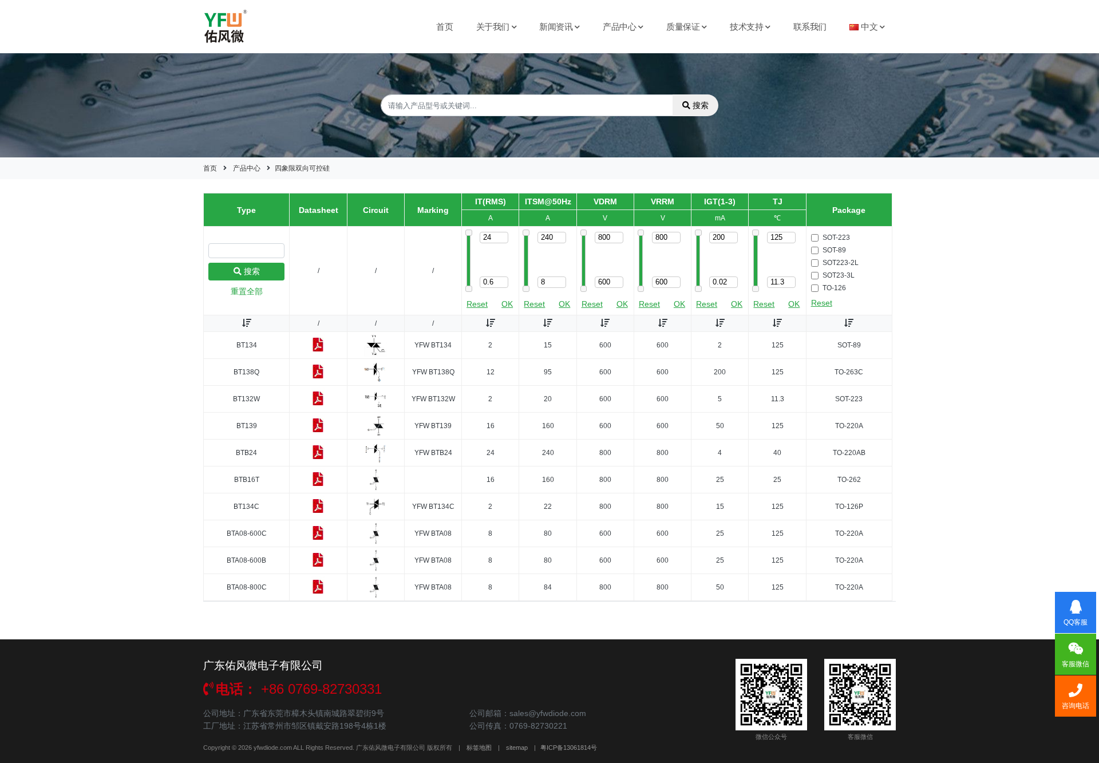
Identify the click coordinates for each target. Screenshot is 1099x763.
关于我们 (492, 26)
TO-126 (834, 288)
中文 (869, 26)
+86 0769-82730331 (299, 689)
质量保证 (682, 26)
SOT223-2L (841, 263)
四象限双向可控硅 (302, 168)
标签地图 (479, 747)
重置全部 (247, 291)
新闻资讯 (555, 26)
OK (507, 304)
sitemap (517, 747)
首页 (444, 26)
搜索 (701, 105)
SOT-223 (836, 238)
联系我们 (810, 26)
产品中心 (619, 26)
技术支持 (746, 26)
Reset (477, 304)
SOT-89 (834, 250)
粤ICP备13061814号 (568, 747)
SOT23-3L (839, 275)
